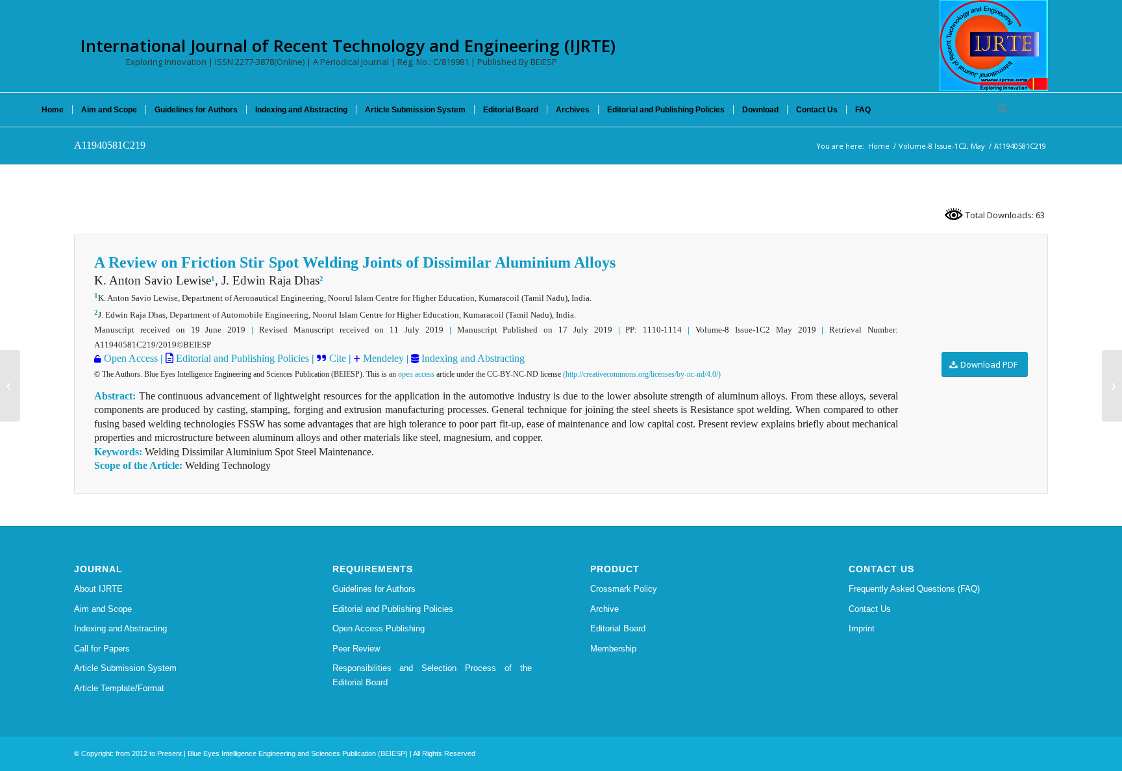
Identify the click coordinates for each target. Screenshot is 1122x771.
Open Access (131, 358)
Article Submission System (125, 668)
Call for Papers (102, 648)
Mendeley (382, 358)
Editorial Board (617, 628)
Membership (613, 648)
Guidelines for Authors (374, 589)
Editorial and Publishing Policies (241, 358)
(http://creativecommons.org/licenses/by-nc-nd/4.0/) (642, 374)
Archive (604, 609)
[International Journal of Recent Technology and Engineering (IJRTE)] (994, 45)
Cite (337, 358)
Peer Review (356, 648)
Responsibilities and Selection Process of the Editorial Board (432, 675)
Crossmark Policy (623, 589)
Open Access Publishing (378, 628)
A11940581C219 (109, 145)
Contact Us (870, 609)
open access (416, 374)
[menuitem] (52, 110)
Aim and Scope (103, 609)
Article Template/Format (119, 688)
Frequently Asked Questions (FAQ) (914, 589)
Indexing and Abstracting (472, 358)
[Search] (998, 110)
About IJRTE (98, 589)
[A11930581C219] (10, 386)
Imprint (862, 628)
